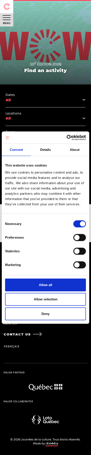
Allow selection (45, 299)
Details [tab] (45, 150)
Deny (45, 314)
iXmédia (52, 443)
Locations (13, 113)
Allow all (45, 285)
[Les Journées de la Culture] (6, 6)
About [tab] (75, 150)
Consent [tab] (16, 150)
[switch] (79, 237)
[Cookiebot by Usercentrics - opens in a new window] (66, 137)
